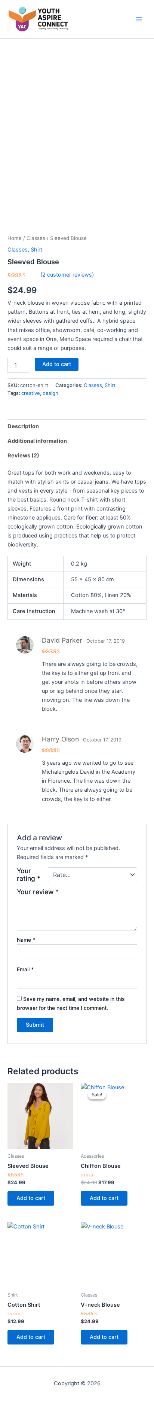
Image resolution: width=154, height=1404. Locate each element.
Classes (36, 238)
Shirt (36, 249)
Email (25, 969)
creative (30, 393)
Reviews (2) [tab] (23, 455)
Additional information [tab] (37, 441)
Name (26, 939)
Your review (38, 892)
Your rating (28, 874)
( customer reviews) (67, 274)
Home (14, 238)
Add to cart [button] (30, 1198)
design (50, 393)
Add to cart (56, 364)
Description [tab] (23, 426)
